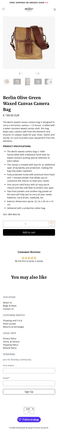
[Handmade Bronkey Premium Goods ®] (29, 9)
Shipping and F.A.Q (12, 320)
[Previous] (21, 73)
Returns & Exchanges (13, 326)
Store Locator (9, 323)
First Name (8, 365)
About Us (7, 302)
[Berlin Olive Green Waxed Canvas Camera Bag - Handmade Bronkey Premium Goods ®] (29, 42)
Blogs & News (10, 305)
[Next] (37, 73)
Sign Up (29, 391)
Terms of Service (11, 341)
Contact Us (8, 308)
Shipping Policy (10, 344)
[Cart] (54, 9)
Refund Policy (10, 347)
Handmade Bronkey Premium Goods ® (32, 428)
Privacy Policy (9, 338)
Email (6, 378)
